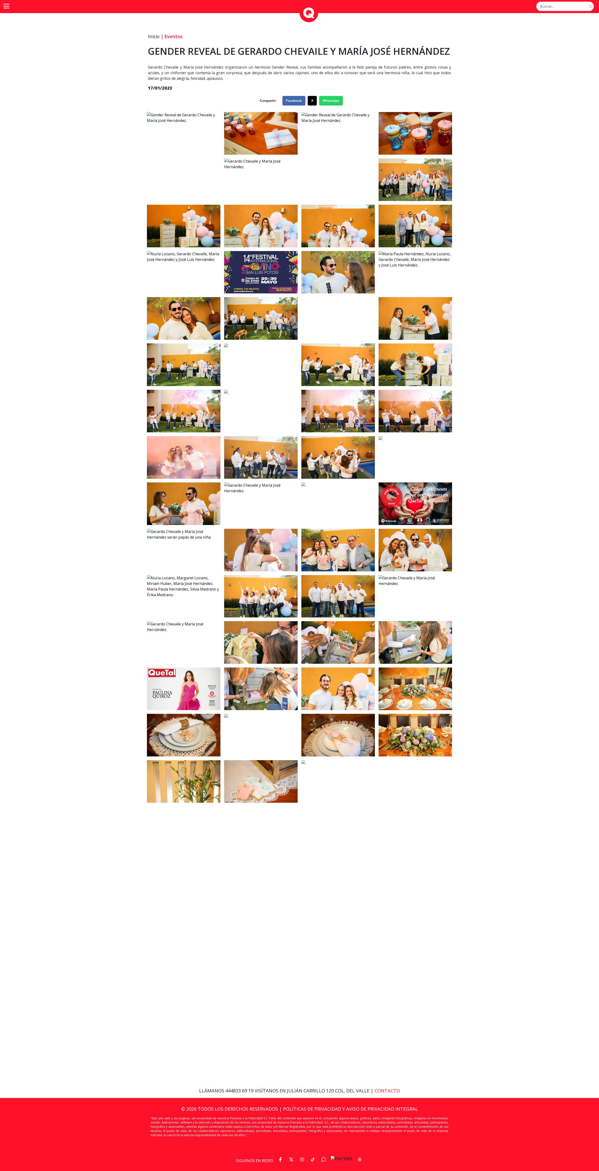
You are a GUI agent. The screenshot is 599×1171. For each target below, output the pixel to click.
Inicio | (156, 36)
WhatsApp (331, 100)
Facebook (294, 100)
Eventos (173, 36)
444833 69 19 (240, 1090)
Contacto (387, 1090)
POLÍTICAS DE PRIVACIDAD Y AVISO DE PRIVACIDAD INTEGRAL (350, 1109)
